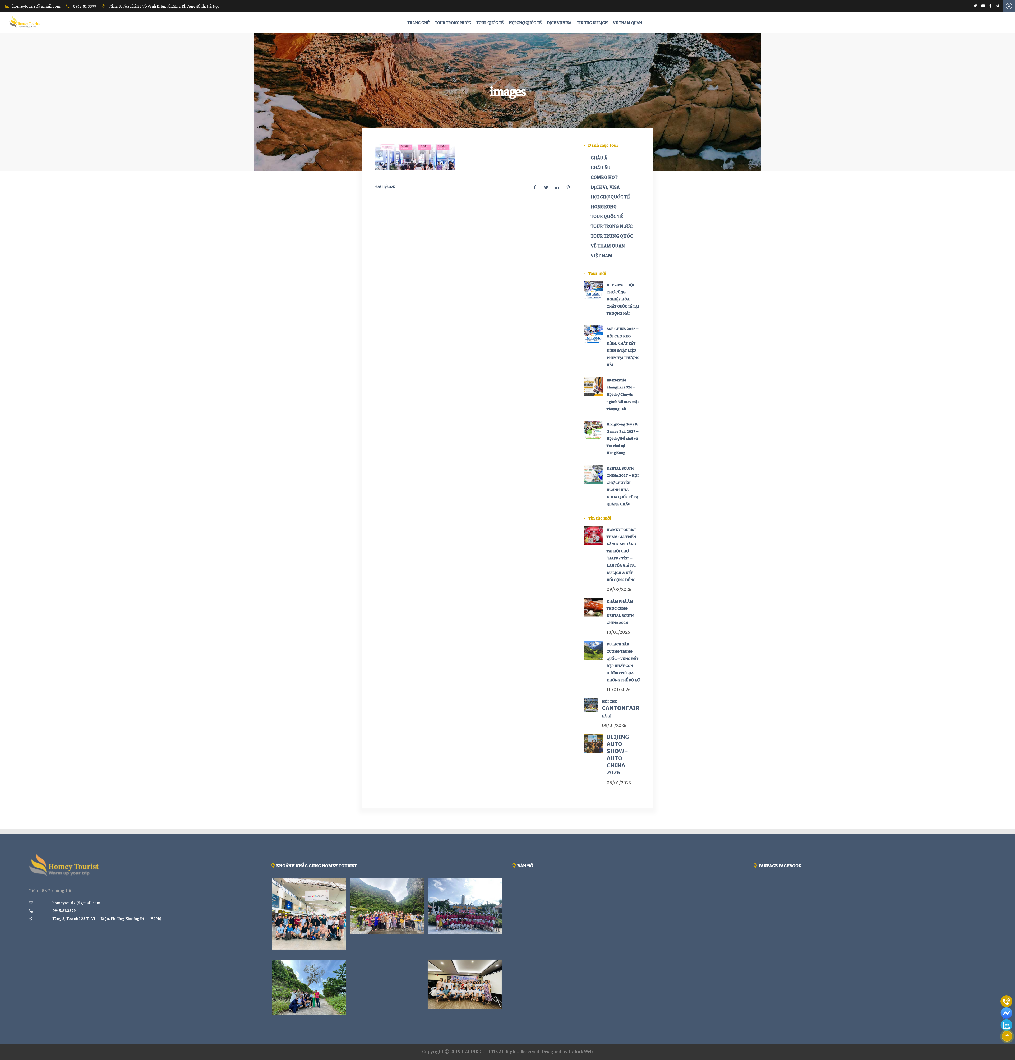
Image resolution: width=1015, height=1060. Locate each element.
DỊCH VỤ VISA (605, 187)
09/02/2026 (619, 589)
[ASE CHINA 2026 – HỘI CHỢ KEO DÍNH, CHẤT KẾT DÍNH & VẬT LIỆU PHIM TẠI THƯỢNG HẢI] (593, 334)
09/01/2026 (614, 725)
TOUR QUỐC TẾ (607, 216)
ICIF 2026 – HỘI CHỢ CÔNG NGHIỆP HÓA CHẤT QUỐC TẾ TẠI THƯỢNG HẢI (623, 299)
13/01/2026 (618, 632)
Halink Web (581, 1051)
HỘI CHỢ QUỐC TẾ (610, 197)
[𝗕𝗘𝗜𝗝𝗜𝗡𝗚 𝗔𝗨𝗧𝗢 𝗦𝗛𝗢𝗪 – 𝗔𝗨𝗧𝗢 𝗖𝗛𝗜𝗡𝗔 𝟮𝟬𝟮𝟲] (593, 743)
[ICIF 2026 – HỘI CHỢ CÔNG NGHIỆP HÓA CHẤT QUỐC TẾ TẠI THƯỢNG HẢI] (593, 290)
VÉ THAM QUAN (608, 245)
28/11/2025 (385, 187)
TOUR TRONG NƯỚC (612, 226)
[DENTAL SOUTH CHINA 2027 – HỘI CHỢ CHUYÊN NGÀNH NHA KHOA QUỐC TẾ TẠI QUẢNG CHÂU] (593, 474)
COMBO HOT (604, 177)
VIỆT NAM (601, 255)
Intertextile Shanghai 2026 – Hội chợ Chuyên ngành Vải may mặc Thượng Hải (623, 394)
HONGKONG (604, 206)
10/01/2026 (619, 689)
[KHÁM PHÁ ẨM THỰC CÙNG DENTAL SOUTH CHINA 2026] (593, 607)
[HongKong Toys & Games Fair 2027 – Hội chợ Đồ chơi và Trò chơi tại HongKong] (593, 430)
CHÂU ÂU (601, 167)
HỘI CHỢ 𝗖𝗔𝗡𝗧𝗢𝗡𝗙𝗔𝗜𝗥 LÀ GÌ (621, 708)
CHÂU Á (599, 157)
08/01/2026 (619, 782)
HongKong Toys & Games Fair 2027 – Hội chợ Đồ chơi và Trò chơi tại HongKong (623, 438)
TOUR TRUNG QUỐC (612, 236)
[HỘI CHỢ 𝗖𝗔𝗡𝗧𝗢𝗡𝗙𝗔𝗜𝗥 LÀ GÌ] (591, 705)
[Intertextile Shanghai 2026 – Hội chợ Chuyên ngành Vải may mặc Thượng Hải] (593, 386)
